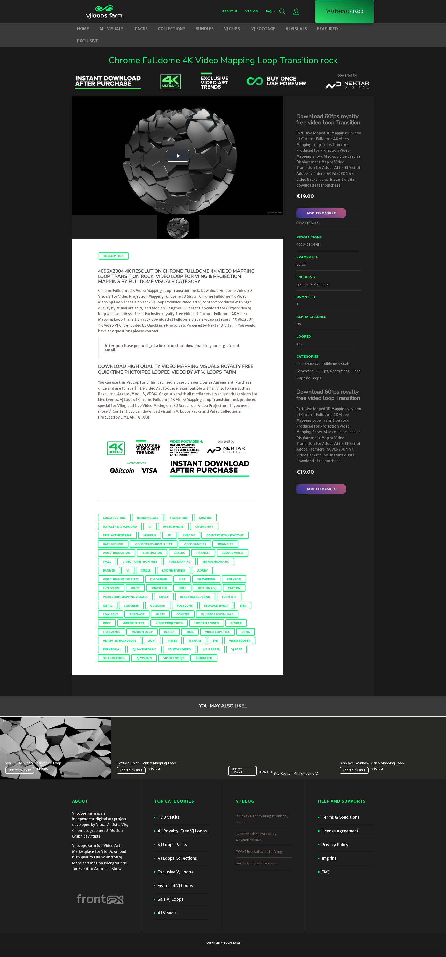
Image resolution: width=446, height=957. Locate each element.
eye (215, 640)
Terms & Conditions (341, 817)
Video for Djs (173, 658)
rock (107, 623)
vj (127, 570)
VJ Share (194, 640)
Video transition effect (153, 544)
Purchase (137, 614)
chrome (189, 535)
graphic (205, 518)
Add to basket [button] (19, 770)
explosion (111, 588)
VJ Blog (251, 11)
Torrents (229, 597)
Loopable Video (206, 623)
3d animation (114, 658)
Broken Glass (147, 518)
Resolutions (339, 370)
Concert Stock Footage (224, 535)
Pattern (234, 588)
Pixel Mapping (180, 562)
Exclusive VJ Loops (175, 871)
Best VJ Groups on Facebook (256, 863)
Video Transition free (140, 562)
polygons (185, 605)
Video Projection (169, 623)
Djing (245, 632)
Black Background (195, 597)
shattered (159, 588)
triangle (203, 553)
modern (149, 535)
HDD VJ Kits (169, 817)
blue (182, 579)
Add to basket (321, 213)
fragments (111, 632)
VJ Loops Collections (177, 858)
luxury (202, 570)
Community (204, 526)
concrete (131, 605)
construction (114, 518)
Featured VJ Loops (175, 885)
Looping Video (173, 570)
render (236, 623)
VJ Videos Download (217, 614)
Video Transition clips (121, 579)
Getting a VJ (207, 588)
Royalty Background (120, 526)
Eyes (243, 605)
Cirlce (164, 597)
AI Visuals (167, 912)
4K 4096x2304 (308, 363)
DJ (150, 526)
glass (160, 614)
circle (145, 570)
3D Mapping (206, 579)
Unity (135, 588)
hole (182, 588)
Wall (107, 562)
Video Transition (116, 553)
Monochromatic (215, 562)
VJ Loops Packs (172, 844)
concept (182, 614)
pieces (172, 640)
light (152, 640)
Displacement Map (117, 535)
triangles (225, 544)
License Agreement (340, 830)
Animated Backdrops (119, 640)
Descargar (158, 579)
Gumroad (157, 605)
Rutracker (204, 658)
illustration (152, 553)
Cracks (179, 553)
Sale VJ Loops (171, 899)
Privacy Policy (335, 844)
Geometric (304, 370)
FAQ (269, 11)
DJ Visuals (144, 658)
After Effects (173, 526)
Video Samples (195, 544)
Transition (178, 518)
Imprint (329, 858)
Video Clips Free (217, 632)
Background (113, 544)
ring (190, 632)
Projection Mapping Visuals (125, 597)
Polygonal (112, 649)
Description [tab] (113, 256)
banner (109, 570)
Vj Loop (126, 399)
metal (107, 605)
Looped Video (232, 553)
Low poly (110, 614)
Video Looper (239, 640)
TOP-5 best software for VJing (259, 852)
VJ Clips (321, 370)
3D (169, 535)
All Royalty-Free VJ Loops (182, 830)
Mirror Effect (133, 623)
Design (169, 632)
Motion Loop (142, 632)
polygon (234, 579)
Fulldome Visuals (336, 363)
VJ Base (236, 649)
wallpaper (211, 649)
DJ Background (144, 649)
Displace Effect (216, 605)
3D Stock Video (179, 649)
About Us (229, 11)
